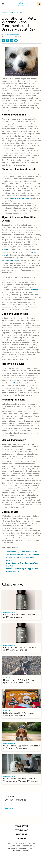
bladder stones (13, 260)
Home (4, 13)
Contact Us (21, 834)
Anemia (5, 249)
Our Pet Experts (15, 13)
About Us (21, 838)
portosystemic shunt (20, 198)
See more (9, 808)
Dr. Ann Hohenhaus (12, 34)
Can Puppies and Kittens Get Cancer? (22, 554)
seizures (34, 290)
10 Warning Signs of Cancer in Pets (21, 552)
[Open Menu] (3, 4)
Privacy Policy (21, 830)
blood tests (14, 383)
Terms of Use (21, 826)
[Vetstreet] (21, 4)
